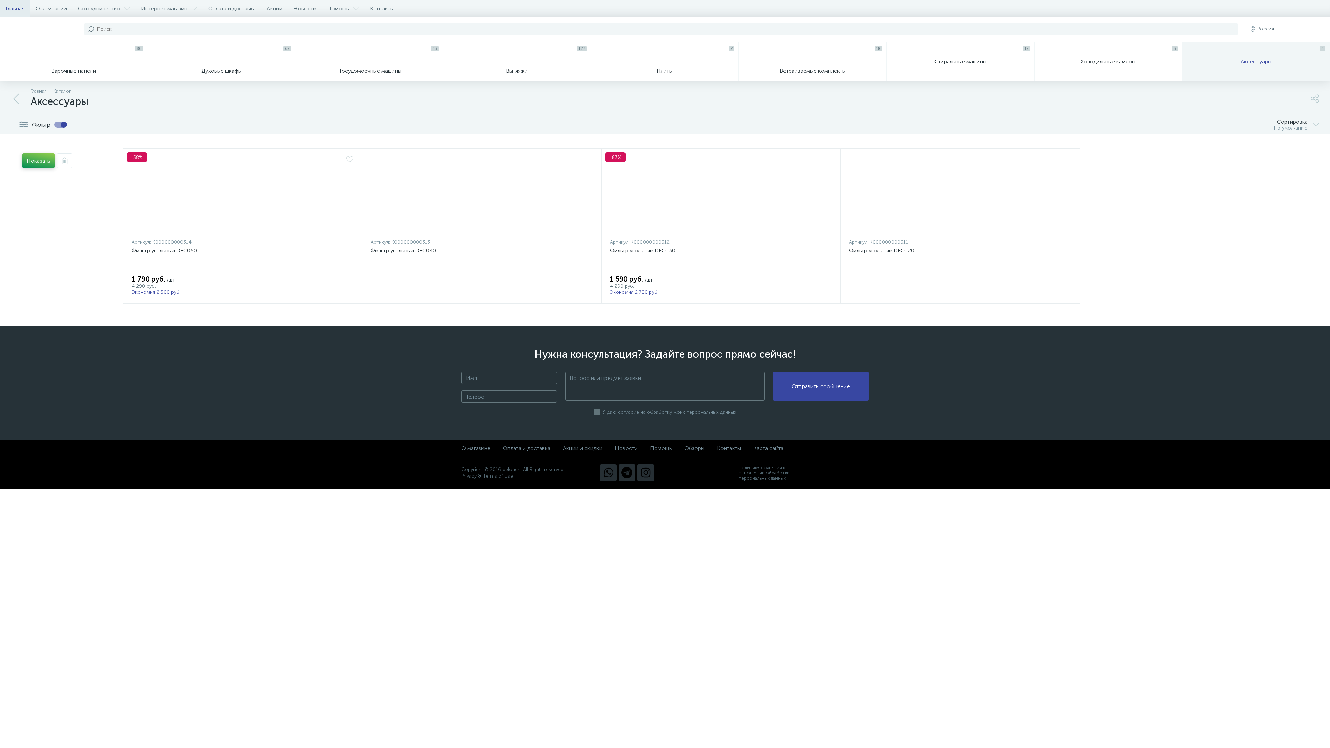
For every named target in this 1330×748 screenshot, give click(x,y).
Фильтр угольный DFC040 (403, 250)
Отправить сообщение (821, 386)
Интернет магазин (164, 8)
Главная (15, 8)
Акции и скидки (582, 448)
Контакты (382, 8)
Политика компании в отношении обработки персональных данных (764, 473)
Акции (274, 8)
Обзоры (694, 448)
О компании (51, 8)
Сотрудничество (99, 8)
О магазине (475, 448)
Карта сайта (768, 448)
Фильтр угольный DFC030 (642, 250)
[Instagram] (645, 472)
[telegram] (627, 472)
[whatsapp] (608, 472)
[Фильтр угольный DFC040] (482, 195)
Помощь (338, 8)
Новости (304, 8)
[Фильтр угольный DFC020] (960, 195)
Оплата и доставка (232, 8)
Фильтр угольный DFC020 (881, 250)
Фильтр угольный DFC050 (164, 250)
